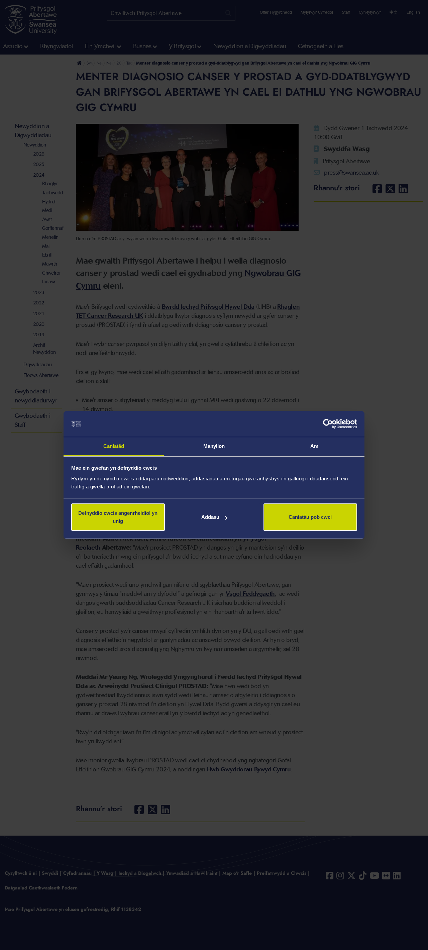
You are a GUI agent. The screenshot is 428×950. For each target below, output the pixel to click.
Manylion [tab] (214, 446)
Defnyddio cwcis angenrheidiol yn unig (117, 517)
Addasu (210, 517)
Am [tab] (314, 446)
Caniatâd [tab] (113, 446)
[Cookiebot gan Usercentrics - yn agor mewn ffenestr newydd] (328, 424)
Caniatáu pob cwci (310, 517)
